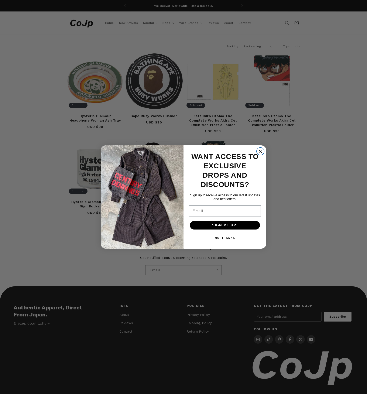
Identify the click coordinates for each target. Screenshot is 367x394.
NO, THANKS (225, 238)
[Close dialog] (260, 151)
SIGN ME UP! (225, 225)
